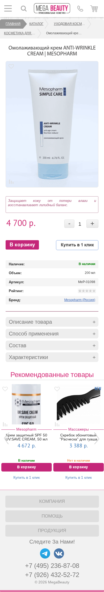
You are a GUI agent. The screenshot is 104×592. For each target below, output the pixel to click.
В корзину (22, 244)
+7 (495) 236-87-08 (52, 565)
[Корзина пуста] (94, 9)
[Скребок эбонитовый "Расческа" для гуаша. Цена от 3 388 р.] (68, 404)
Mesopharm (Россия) (79, 300)
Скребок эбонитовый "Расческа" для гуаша (68, 437)
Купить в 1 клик (77, 245)
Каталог (36, 24)
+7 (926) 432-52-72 (52, 574)
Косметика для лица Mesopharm (23, 33)
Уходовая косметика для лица (72, 24)
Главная (13, 24)
